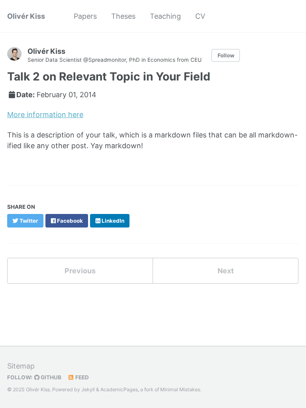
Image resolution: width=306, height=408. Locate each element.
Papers (85, 16)
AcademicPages (119, 389)
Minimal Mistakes (180, 389)
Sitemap (21, 366)
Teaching (165, 16)
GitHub (50, 377)
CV (200, 16)
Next (226, 271)
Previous (80, 271)
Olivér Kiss (26, 16)
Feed (81, 377)
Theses (123, 16)
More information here (45, 114)
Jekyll (88, 389)
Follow (226, 55)
